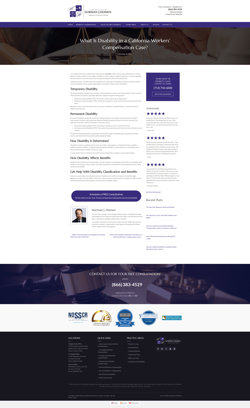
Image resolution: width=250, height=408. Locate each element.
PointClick (178, 395)
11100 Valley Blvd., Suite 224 (77, 356)
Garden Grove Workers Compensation (106, 362)
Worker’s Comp (133, 344)
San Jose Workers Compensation (110, 371)
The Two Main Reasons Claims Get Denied (160, 207)
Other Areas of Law (105, 378)
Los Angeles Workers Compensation (105, 351)
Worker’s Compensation (86, 25)
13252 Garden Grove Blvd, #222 (78, 346)
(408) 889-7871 (77, 371)
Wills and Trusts (133, 358)
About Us (144, 25)
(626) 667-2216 (77, 361)
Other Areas (131, 25)
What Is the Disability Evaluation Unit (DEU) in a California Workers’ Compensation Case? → (126, 236)
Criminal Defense (134, 351)
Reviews (156, 25)
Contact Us (167, 25)
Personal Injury (133, 347)
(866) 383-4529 (127, 284)
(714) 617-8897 (77, 351)
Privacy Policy (72, 397)
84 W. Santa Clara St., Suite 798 (77, 366)
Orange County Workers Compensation (107, 357)
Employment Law (134, 354)
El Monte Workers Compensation (110, 367)
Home (70, 25)
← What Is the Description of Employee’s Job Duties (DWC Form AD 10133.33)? (87, 236)
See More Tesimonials (153, 192)
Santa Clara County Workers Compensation (108, 345)
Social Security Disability (111, 25)
